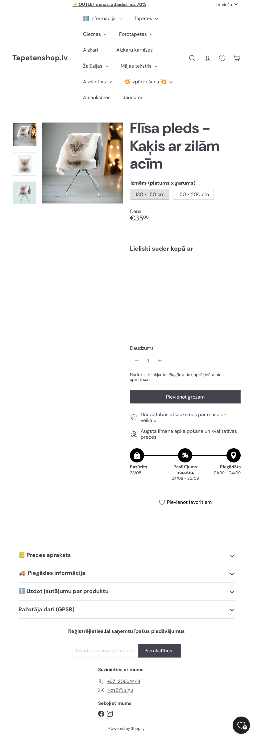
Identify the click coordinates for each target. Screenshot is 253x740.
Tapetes (143, 18)
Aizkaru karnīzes (134, 50)
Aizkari (91, 50)
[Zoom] (82, 163)
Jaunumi (132, 97)
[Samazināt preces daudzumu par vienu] (136, 360)
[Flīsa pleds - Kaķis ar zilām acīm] (185, 279)
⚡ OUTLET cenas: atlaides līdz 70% (109, 4)
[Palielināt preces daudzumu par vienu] (159, 360)
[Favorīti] (222, 58)
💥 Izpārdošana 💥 (146, 81)
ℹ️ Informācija (100, 18)
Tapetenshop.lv (40, 57)
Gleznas (92, 34)
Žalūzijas (93, 66)
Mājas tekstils (137, 66)
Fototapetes (133, 34)
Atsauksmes (96, 97)
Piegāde (176, 374)
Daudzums (142, 348)
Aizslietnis (95, 81)
